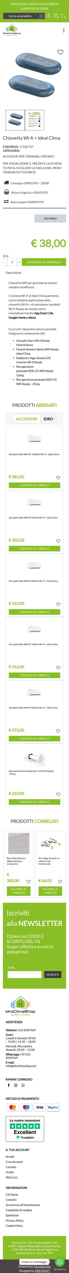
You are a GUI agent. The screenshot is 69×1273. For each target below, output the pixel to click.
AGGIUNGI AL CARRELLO (44, 262)
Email (12, 967)
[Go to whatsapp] (60, 1262)
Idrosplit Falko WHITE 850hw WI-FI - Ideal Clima (33, 707)
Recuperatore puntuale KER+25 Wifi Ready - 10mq (35, 371)
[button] (41, 16)
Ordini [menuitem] (10, 1172)
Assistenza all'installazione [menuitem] (23, 1205)
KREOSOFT (42, 1270)
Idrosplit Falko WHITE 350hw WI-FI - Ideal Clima (33, 517)
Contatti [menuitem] (11, 1199)
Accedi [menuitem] (10, 1156)
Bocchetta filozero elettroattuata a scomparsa (16, 861)
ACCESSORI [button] (26, 418)
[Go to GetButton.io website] (60, 1269)
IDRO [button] (48, 418)
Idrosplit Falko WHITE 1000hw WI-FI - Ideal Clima (34, 454)
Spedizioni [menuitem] (12, 1215)
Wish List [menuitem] (12, 1177)
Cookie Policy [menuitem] (14, 1225)
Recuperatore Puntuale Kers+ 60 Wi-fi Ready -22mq (31, 772)
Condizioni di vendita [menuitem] (19, 1210)
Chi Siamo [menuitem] (12, 1194)
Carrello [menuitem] (11, 1167)
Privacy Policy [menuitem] (15, 1220)
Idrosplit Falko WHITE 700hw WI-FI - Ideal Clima (33, 644)
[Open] (64, 30)
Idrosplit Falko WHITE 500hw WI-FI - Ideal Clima (33, 581)
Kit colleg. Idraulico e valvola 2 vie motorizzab (49, 861)
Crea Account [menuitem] (14, 1161)
